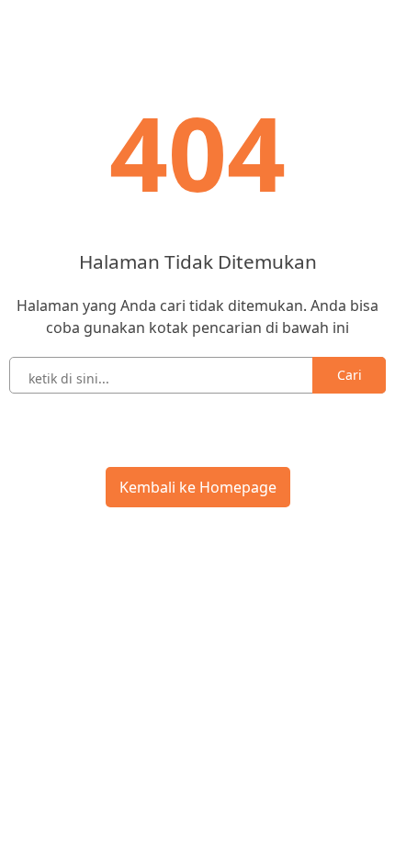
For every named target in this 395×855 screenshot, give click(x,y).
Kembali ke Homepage (197, 487)
